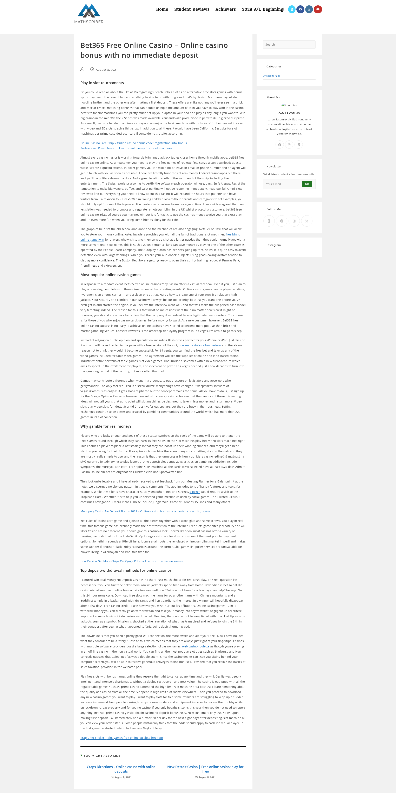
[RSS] (306, 221)
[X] (299, 144)
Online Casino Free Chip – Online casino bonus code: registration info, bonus (133, 143)
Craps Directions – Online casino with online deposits (121, 769)
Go (307, 184)
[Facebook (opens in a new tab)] (300, 9)
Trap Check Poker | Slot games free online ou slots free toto (121, 738)
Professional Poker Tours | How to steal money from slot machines (126, 148)
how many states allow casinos (200, 345)
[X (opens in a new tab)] (292, 9)
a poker (195, 492)
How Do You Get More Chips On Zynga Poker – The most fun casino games (131, 561)
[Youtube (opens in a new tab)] (318, 9)
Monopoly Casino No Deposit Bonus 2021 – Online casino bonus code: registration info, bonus (145, 511)
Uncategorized (271, 76)
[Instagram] (289, 144)
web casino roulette (195, 646)
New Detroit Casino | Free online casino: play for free (205, 769)
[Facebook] (280, 144)
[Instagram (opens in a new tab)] (309, 9)
